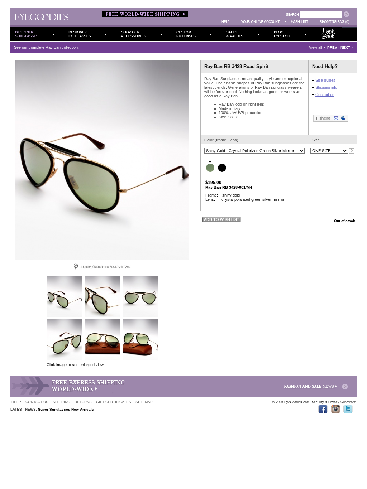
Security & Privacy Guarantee (334, 402)
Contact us (324, 94)
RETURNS (83, 402)
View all (315, 47)
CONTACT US (36, 402)
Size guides (325, 80)
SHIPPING (61, 402)
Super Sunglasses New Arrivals (66, 409)
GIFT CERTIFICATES (113, 402)
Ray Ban (53, 47)
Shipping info (326, 87)
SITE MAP (144, 402)
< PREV (330, 47)
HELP (16, 402)
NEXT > (346, 47)
